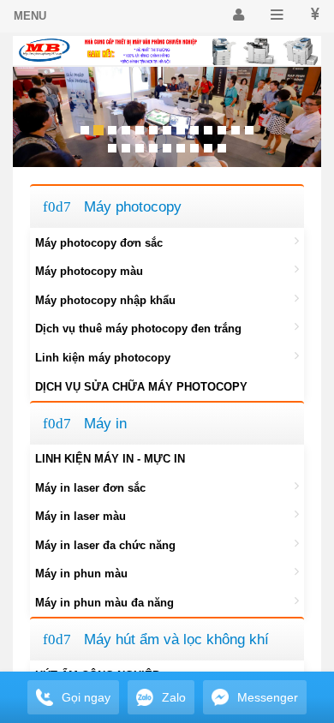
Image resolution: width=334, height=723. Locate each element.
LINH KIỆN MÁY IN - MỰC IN (110, 458)
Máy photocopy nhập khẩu (105, 300)
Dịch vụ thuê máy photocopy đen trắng (138, 328)
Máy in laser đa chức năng (105, 545)
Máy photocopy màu (89, 271)
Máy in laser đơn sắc (90, 487)
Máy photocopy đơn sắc (99, 242)
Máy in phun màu (81, 573)
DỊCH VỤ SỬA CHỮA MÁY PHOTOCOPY (141, 386)
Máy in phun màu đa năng (104, 602)
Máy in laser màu (80, 516)
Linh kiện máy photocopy (102, 357)
